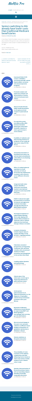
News (12, 397)
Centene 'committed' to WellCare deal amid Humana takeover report (9, 60)
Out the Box (18, 395)
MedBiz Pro (16, 3)
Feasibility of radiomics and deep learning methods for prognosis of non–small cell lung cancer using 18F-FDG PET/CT (21, 141)
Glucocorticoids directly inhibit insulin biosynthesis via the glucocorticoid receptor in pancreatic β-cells (21, 110)
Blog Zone (15, 397)
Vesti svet (8, 52)
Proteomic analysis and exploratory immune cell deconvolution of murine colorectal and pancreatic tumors (21, 95)
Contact (19, 397)
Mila (15, 36)
